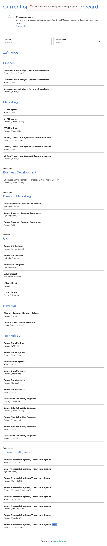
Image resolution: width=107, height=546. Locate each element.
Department (61, 39)
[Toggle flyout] (99, 41)
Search (8, 39)
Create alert (21, 26)
